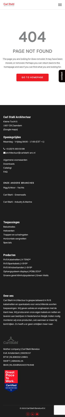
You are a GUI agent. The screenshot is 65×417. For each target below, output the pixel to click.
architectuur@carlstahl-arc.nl (20, 152)
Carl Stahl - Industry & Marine (17, 201)
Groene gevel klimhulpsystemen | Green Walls (25, 275)
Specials (7, 242)
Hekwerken (9, 230)
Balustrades (9, 226)
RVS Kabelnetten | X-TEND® (17, 259)
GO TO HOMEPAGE (32, 77)
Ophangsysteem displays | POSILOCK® (22, 271)
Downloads (9, 163)
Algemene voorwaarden (15, 159)
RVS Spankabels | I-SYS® (15, 263)
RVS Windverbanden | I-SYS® (17, 267)
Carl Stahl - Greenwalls (14, 194)
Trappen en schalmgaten (15, 234)
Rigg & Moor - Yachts (13, 187)
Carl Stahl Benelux (31, 349)
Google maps (10, 129)
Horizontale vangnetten (14, 238)
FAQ (5, 171)
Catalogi (7, 167)
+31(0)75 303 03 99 (15, 148)
